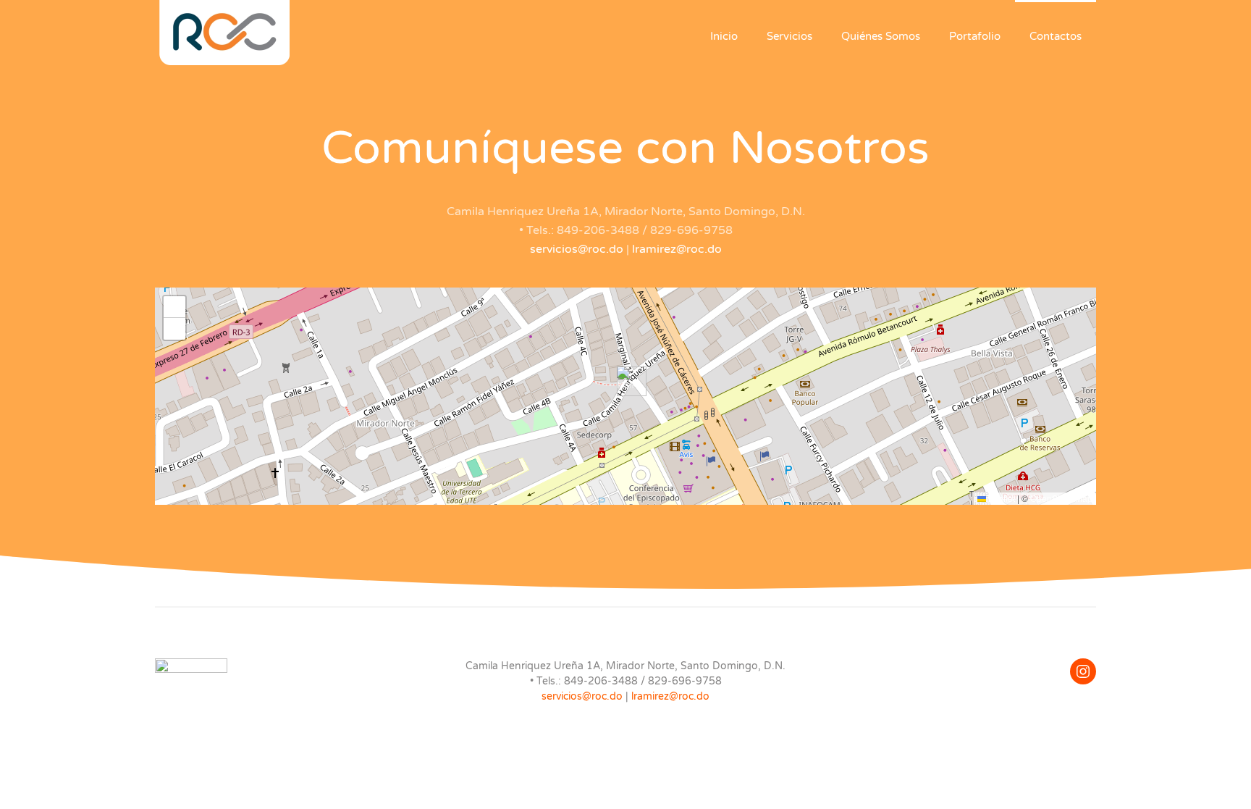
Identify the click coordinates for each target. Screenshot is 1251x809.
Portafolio (975, 36)
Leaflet (1000, 498)
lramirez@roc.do (677, 249)
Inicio (724, 36)
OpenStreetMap (1061, 498)
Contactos (1055, 36)
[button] (626, 381)
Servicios (789, 36)
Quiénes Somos (880, 36)
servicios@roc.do (576, 249)
